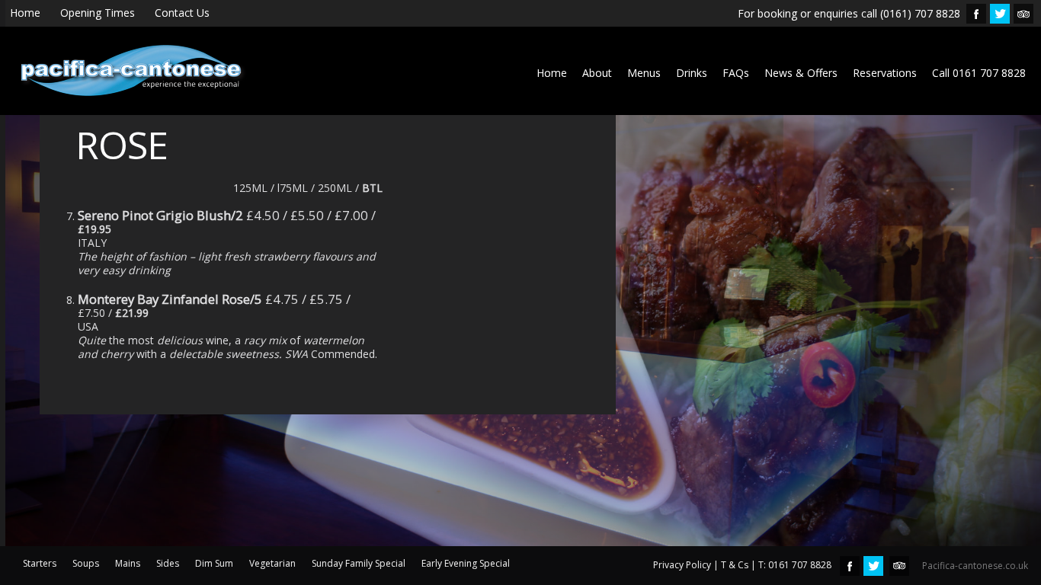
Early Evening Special (465, 563)
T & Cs (734, 564)
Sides (167, 563)
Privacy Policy (682, 564)
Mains (127, 563)
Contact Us (182, 12)
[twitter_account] (1000, 14)
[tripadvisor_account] (1023, 14)
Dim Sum (214, 563)
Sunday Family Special (358, 563)
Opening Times (97, 12)
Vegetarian (272, 563)
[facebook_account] (976, 14)
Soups (85, 563)
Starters (39, 563)
